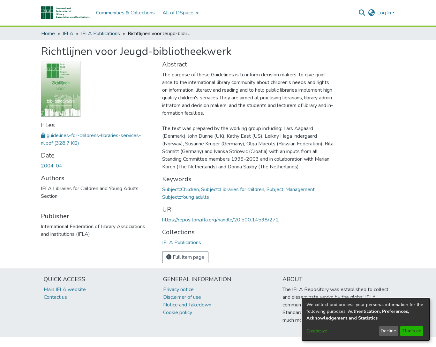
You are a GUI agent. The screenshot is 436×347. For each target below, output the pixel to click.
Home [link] (48, 33)
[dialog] (366, 319)
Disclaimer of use (182, 297)
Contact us (55, 297)
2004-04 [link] (51, 165)
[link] (181, 242)
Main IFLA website (65, 289)
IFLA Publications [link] (100, 33)
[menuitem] (180, 13)
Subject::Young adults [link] (185, 197)
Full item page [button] (187, 257)
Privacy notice (178, 289)
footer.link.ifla (190, 341)
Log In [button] (384, 12)
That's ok (411, 331)
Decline (388, 331)
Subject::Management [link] (291, 189)
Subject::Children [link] (180, 189)
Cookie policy (177, 312)
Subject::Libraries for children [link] (232, 189)
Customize (316, 331)
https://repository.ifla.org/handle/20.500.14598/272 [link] (220, 219)
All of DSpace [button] (177, 12)
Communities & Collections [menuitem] (125, 12)
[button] (65, 12)
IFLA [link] (68, 33)
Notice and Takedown (187, 304)
